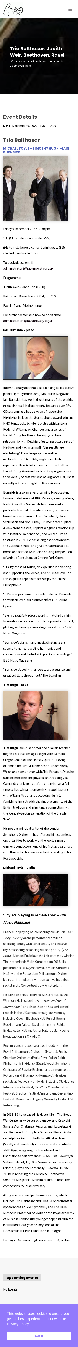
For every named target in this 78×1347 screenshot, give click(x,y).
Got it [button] (39, 1335)
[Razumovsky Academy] (13, 9)
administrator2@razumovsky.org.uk (28, 268)
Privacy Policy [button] (18, 1324)
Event (22, 61)
